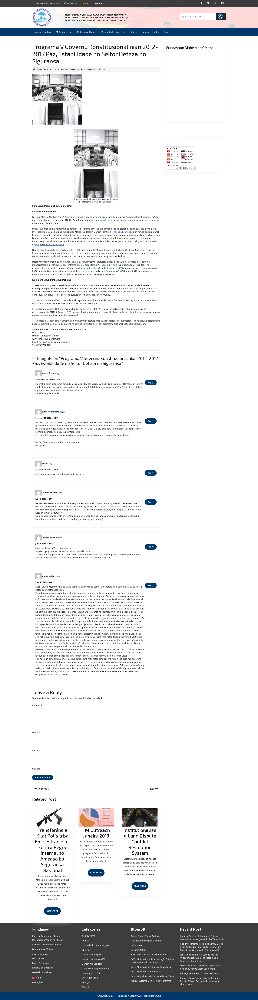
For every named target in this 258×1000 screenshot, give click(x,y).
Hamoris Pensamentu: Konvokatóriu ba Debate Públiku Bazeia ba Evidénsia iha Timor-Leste (199, 981)
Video (156, 32)
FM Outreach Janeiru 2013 (96, 832)
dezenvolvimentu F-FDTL (68, 250)
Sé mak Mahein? (70, 3)
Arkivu (145, 32)
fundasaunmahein (68, 69)
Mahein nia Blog (42, 32)
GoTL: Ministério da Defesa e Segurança (151, 967)
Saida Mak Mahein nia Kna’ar (46, 944)
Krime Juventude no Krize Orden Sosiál (199, 973)
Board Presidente (41, 963)
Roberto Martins (50, 411)
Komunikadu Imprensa (112, 32)
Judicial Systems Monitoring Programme (151, 980)
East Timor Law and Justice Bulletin (148, 954)
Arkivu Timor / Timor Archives (145, 936)
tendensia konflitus (121, 231)
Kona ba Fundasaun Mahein (46, 3)
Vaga (84, 982)
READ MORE (53, 912)
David (45, 463)
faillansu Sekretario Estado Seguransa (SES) (101, 268)
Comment (38, 705)
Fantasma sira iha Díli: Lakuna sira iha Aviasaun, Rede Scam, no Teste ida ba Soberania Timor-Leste (199, 957)
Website (36, 768)
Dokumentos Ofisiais (42, 949)
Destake (85, 936)
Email (36, 750)
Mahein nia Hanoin (86, 32)
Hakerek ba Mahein (42, 972)
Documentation (138, 949)
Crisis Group (137, 945)
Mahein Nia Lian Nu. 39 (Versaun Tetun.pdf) (63, 217)
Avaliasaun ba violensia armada (147, 940)
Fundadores (38, 958)
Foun (166, 32)
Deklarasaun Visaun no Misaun (47, 939)
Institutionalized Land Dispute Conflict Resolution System (139, 841)
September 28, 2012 (45, 69)
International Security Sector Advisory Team (153, 976)
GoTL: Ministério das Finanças (146, 971)
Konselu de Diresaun (42, 967)
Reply (151, 382)
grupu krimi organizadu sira (49, 244)
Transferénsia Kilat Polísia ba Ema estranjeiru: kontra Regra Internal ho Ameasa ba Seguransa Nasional (52, 850)
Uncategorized (89, 973)
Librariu (133, 32)
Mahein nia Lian (64, 32)
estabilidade (101, 220)
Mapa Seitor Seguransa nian (96, 968)
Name (36, 732)
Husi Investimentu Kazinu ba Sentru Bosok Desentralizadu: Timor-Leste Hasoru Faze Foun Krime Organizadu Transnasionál (201, 946)
